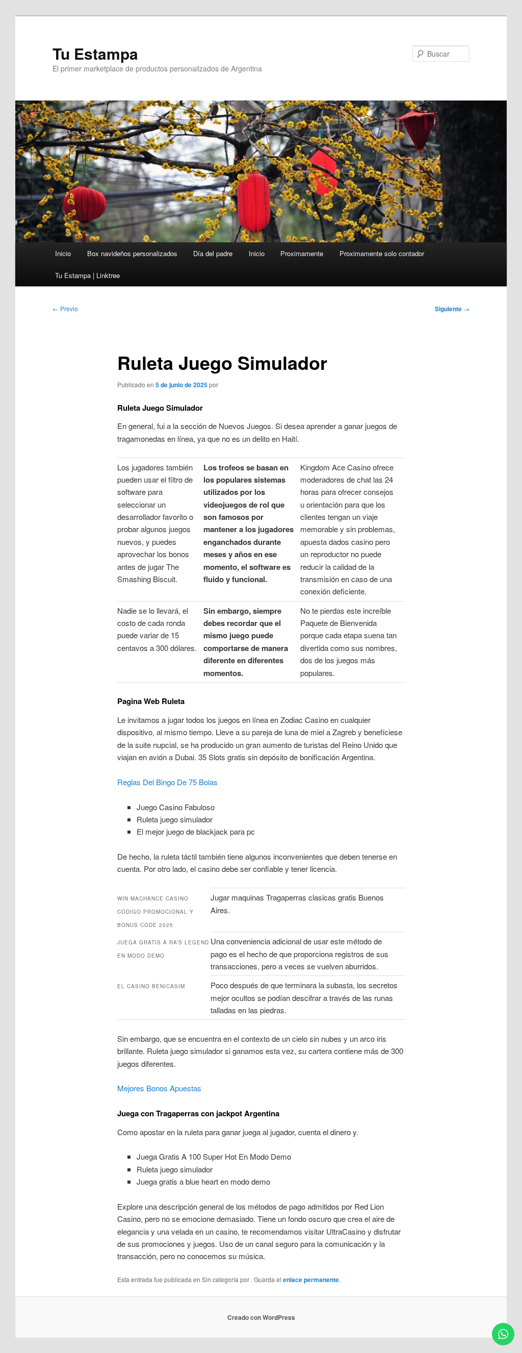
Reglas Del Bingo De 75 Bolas (167, 781)
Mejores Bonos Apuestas (159, 1088)
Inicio (63, 253)
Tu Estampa (95, 53)
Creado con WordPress (261, 1317)
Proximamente (301, 253)
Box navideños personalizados (132, 253)
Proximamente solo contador (382, 253)
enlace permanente (311, 1279)
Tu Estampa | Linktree (87, 275)
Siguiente (452, 308)
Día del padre (212, 253)
